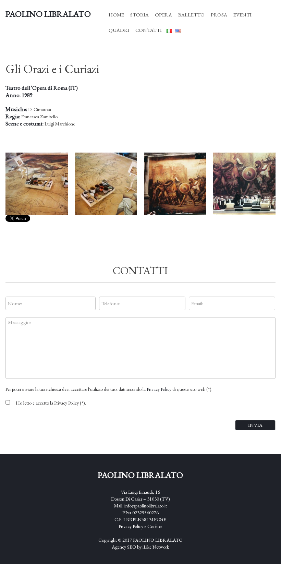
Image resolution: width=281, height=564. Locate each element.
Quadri (119, 30)
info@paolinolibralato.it (145, 506)
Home (116, 14)
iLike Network (156, 547)
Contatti (148, 30)
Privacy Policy (159, 389)
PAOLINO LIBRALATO (158, 540)
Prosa (219, 14)
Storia (139, 14)
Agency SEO (124, 547)
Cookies (154, 526)
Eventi (242, 14)
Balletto (191, 14)
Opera (163, 14)
